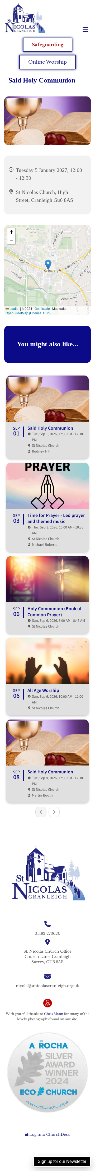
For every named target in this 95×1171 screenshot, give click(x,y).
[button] (79, 30)
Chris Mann (53, 1014)
